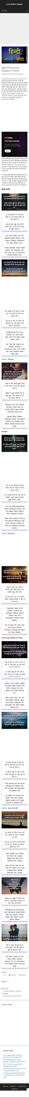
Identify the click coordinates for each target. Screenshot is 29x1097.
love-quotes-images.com (17, 79)
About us (5, 1086)
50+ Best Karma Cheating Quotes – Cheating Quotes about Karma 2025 (14, 1075)
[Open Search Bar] (26, 11)
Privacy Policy (22, 1086)
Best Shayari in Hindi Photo (12, 996)
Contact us (13, 1086)
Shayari (5, 988)
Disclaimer (15, 1089)
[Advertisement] (14, 29)
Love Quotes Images (14, 4)
